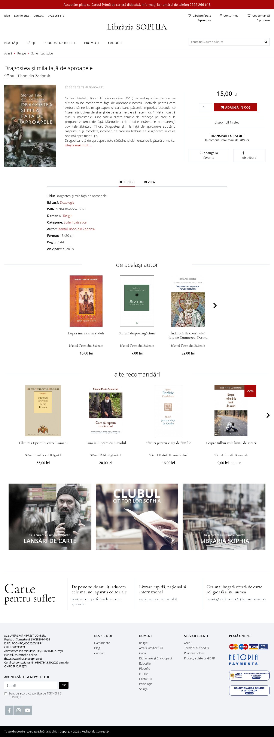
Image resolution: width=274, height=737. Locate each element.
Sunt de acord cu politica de (36, 695)
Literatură (145, 679)
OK (64, 685)
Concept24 (103, 731)
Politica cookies (194, 653)
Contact (39, 16)
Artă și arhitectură (151, 648)
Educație (145, 663)
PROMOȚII (92, 43)
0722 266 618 (56, 16)
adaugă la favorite (210, 155)
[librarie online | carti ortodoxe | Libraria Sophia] (137, 26)
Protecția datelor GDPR (199, 658)
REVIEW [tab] (149, 182)
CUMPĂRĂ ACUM (86, 321)
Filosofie (144, 668)
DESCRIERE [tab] (127, 182)
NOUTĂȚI (11, 43)
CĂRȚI (31, 43)
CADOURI (115, 43)
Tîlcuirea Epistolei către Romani (43, 442)
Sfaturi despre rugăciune (137, 333)
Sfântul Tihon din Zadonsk (27, 75)
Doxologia (67, 202)
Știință (143, 689)
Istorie (143, 674)
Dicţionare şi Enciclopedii (156, 658)
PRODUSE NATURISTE (60, 43)
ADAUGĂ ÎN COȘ (237, 107)
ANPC (188, 643)
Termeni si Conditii (196, 648)
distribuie (249, 158)
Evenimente (21, 16)
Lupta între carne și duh (86, 333)
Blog (7, 16)
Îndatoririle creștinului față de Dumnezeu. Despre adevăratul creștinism (188, 337)
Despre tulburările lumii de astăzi (231, 442)
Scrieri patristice (75, 222)
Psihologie (146, 684)
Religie (67, 215)
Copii (142, 653)
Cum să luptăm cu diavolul (105, 442)
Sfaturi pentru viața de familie (168, 442)
